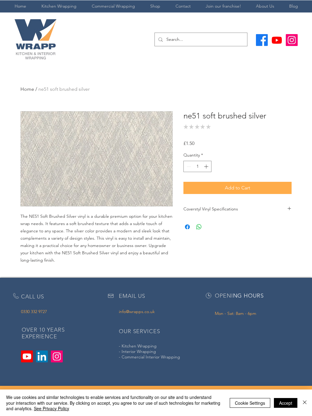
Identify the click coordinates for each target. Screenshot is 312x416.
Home (27, 89)
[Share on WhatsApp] (199, 227)
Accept (285, 403)
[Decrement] (188, 166)
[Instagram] (292, 40)
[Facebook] (262, 40)
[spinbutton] (197, 166)
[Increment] (207, 166)
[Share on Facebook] (187, 227)
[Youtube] (277, 40)
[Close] (304, 402)
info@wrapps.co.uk (137, 311)
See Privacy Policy (51, 408)
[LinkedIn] (42, 356)
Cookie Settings (250, 403)
